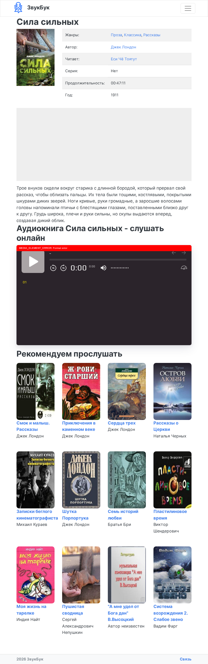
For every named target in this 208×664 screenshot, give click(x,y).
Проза (116, 35)
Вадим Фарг (165, 626)
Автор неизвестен (126, 626)
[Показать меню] (188, 8)
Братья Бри (119, 524)
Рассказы (151, 35)
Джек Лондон (30, 435)
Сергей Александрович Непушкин (77, 626)
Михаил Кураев (31, 524)
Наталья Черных (169, 435)
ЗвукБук (37, 7)
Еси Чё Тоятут (124, 59)
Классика (132, 35)
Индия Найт (28, 619)
